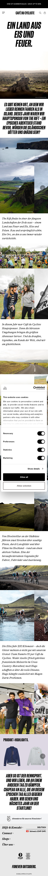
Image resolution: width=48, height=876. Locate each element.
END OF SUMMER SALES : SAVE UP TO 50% (24, 4)
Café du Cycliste (26, 874)
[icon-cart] (44, 12)
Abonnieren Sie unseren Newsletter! (26, 819)
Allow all (24, 477)
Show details (34, 469)
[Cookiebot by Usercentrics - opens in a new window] (34, 388)
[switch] (41, 442)
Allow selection (24, 486)
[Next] (42, 188)
